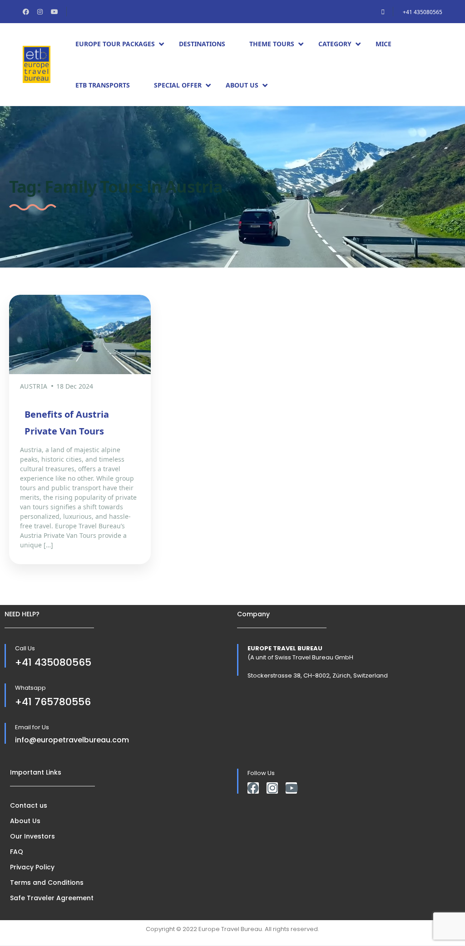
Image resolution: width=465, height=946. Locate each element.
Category (334, 43)
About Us (242, 85)
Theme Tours (271, 43)
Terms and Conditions (47, 882)
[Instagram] (272, 788)
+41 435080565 (422, 12)
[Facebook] (253, 788)
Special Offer (178, 85)
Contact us (28, 805)
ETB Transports (102, 85)
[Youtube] (291, 788)
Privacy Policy (32, 867)
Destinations (202, 43)
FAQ (16, 851)
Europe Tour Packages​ (115, 43)
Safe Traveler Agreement (52, 897)
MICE (383, 43)
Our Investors (32, 836)
